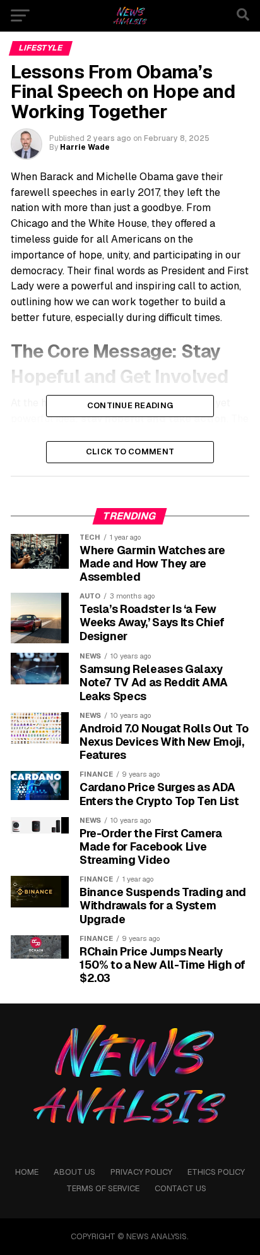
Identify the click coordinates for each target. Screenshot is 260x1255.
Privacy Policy (141, 1172)
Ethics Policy (216, 1172)
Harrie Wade (85, 147)
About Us (74, 1172)
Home (26, 1172)
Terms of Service (102, 1188)
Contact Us (180, 1188)
